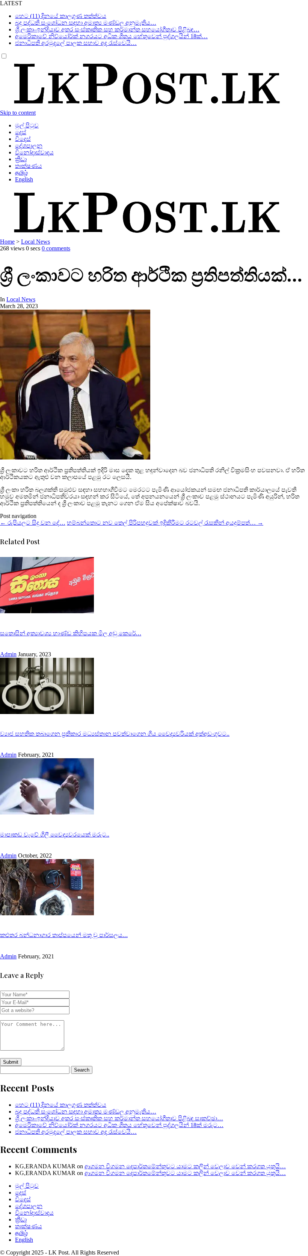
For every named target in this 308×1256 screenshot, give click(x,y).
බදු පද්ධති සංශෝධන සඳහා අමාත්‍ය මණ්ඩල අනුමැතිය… (85, 22)
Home (7, 241)
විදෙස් (23, 139)
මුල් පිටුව (27, 125)
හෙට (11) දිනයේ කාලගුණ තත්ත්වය (60, 16)
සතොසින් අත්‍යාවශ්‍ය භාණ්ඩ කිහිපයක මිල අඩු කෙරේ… (70, 633)
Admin (8, 654)
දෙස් (20, 132)
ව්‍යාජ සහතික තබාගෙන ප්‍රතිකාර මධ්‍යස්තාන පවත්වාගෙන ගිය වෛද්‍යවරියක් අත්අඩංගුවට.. (114, 733)
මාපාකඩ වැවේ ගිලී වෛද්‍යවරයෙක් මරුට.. (54, 834)
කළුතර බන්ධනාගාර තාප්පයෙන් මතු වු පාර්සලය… (64, 935)
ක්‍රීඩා (21, 159)
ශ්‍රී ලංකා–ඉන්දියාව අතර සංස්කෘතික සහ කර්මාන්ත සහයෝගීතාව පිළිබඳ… (107, 29)
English (24, 179)
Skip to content (18, 112)
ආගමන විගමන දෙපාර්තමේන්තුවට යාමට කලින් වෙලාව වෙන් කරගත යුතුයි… (185, 1166)
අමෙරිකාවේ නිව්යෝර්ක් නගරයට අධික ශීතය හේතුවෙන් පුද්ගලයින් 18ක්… (111, 36)
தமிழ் (21, 172)
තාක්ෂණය (28, 166)
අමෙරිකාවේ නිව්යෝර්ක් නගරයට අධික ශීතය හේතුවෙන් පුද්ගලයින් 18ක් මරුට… (119, 1125)
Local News (35, 241)
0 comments (56, 248)
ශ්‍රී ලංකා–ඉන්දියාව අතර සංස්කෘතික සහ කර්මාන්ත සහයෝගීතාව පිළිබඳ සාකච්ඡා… (119, 1118)
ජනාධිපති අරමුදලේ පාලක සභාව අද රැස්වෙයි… (76, 43)
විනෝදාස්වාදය (34, 152)
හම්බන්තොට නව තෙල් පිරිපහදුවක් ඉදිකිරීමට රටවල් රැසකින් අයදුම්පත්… (165, 522)
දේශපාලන (28, 145)
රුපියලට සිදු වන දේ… (32, 522)
